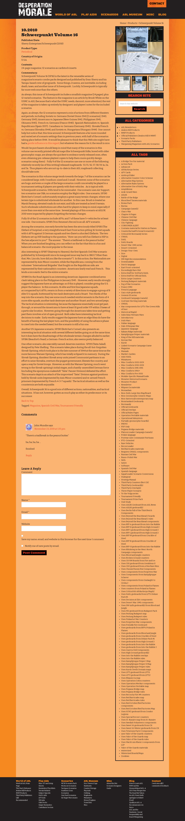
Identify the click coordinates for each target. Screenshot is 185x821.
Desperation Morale (35, 9)
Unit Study (126, 502)
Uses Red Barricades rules (133, 700)
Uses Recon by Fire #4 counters (135, 695)
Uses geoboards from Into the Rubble (138, 644)
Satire (124, 463)
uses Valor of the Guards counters (136, 734)
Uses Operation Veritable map (135, 686)
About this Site (112, 783)
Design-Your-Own (129, 251)
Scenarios (109, 14)
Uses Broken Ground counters (135, 558)
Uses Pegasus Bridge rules (133, 692)
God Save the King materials (134, 301)
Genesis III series (129, 295)
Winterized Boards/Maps (132, 753)
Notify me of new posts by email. (42, 546)
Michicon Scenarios (68, 786)
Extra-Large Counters (131, 279)
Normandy (126, 404)
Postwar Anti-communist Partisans (137, 438)
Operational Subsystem (131, 418)
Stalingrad (125, 477)
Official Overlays (128, 410)
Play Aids (89, 14)
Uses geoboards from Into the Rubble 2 (139, 647)
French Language (129, 290)
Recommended (22, 800)
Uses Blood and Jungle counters (135, 555)
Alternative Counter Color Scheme (137, 178)
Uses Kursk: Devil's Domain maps (136, 669)
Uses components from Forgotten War (139, 572)
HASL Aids (43, 795)
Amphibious (126, 189)
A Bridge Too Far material (132, 161)
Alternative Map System (132, 181)
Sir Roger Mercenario (69, 798)
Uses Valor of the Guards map (134, 737)
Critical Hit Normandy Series (134, 234)
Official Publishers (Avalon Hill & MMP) (138, 136)
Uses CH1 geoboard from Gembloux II (138, 563)
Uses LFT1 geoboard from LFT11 (135, 672)
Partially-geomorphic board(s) (135, 421)
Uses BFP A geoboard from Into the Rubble (140, 524)
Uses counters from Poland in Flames (138, 588)
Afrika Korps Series (130, 170)
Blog (162, 14)
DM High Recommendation (133, 259)
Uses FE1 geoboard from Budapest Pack (139, 611)
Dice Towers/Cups (90, 783)
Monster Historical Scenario (134, 379)
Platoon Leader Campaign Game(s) (136, 432)
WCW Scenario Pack (69, 783)
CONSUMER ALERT (130, 225)
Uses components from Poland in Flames (140, 586)
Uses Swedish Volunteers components (138, 723)
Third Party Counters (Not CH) (135, 482)
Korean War (126, 340)
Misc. (86, 805)
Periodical (26, 51)
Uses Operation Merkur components (138, 683)
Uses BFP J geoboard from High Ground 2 (140, 533)
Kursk (124, 343)
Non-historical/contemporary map (137, 399)
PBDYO (124, 424)
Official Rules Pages (130, 413)
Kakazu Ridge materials (131, 332)
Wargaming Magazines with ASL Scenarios (140, 144)
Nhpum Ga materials (130, 387)
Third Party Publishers (131, 141)
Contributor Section (46, 807)
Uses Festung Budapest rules (134, 616)
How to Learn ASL (136, 783)
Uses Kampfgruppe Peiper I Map (136, 661)
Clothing (87, 793)
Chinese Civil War (129, 217)
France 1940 (126, 287)
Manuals (125, 351)
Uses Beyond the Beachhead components (140, 521)
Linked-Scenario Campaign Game (136, 346)
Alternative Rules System (132, 184)
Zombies (125, 756)
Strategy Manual (128, 480)
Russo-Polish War (129, 457)
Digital (124, 256)
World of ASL (66, 14)
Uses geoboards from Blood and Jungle (138, 633)
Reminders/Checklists (47, 788)
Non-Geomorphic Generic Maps (136, 396)
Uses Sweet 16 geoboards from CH (136, 725)
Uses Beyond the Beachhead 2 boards (138, 516)
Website (25, 524)
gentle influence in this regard (43, 143)
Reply (29, 455)
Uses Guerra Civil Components (135, 650)
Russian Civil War (128, 454)
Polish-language (128, 435)
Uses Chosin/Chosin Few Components (138, 569)
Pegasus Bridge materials (132, 429)
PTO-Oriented (127, 440)
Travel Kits (88, 802)
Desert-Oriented (129, 248)
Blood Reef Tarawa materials (134, 200)
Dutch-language (128, 265)
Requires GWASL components (135, 452)
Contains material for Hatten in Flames (139, 228)
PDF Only (125, 427)
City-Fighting (127, 223)
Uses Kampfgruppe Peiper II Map (136, 664)
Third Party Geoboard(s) (132, 485)
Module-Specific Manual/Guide (135, 376)
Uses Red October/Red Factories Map (138, 709)
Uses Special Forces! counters (135, 717)
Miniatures (126, 360)
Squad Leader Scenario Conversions (137, 474)
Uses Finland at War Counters (134, 619)
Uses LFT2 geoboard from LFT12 (135, 675)
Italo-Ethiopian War (130, 326)
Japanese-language (129, 329)
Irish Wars (126, 320)
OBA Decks (43, 802)
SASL (123, 460)
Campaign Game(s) (129, 209)
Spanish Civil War (50, 405)
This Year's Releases (23, 788)
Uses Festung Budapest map (134, 614)
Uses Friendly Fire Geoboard (134, 625)
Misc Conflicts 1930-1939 (132, 365)
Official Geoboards (129, 407)
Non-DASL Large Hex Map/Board (136, 393)
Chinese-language (129, 220)
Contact (157, 4)
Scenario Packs (128, 138)
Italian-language (128, 323)
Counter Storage (90, 788)
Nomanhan (126, 390)
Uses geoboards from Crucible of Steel (138, 636)
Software (125, 466)
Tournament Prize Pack (132, 499)
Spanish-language (129, 471)
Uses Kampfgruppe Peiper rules (135, 667)
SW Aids (42, 800)
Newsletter (126, 385)
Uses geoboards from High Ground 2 (138, 642)
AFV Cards (126, 172)
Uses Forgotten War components (136, 622)
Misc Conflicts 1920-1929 (132, 362)
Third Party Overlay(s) (131, 488)
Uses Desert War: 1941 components (137, 602)
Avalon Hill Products (130, 130)
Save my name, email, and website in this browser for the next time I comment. (62, 539)
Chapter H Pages (128, 214)
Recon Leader (127, 446)
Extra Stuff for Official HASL (134, 276)
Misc (150, 14)
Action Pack (126, 164)
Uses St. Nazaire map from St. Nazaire (138, 720)
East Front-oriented (130, 267)
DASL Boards (127, 242)
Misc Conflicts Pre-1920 (132, 374)
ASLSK (124, 195)
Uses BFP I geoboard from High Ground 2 (140, 530)
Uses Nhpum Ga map (130, 678)
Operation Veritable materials (134, 415)
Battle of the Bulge (129, 197)
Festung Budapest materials (133, 281)
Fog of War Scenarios (130, 284)
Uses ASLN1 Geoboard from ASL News (138, 505)
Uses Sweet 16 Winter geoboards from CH (140, 728)
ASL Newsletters (128, 127)
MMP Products (128, 133)
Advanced (125, 167)
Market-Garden (128, 354)
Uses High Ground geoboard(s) (135, 653)
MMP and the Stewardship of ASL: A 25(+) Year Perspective (137, 788)
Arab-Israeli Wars (129, 192)
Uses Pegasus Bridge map (132, 689)
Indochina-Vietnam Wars (132, 315)
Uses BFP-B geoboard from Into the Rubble (140, 547)
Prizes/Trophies (90, 800)
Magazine (35, 405)
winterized (126, 750)
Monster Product (129, 382)
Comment (26, 472)
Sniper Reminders (45, 805)
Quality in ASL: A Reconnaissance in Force (136, 805)
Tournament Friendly (71, 405)
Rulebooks (88, 786)
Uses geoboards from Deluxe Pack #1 (138, 639)
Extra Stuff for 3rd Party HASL (134, 273)
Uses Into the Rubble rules (133, 658)
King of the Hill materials (132, 337)
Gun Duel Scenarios (68, 795)
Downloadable (127, 262)
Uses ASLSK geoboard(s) (132, 507)
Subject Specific (45, 793)
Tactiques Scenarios (69, 788)
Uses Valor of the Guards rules (135, 739)
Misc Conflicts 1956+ (130, 371)
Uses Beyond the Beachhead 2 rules (137, 519)
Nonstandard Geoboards (132, 401)
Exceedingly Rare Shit (131, 270)
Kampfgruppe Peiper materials (135, 334)
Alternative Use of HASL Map (134, 186)
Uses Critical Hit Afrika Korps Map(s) (137, 591)
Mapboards (88, 795)
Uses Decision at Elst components (136, 600)
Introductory (127, 318)
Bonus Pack (126, 203)
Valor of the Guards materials (134, 748)
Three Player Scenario (131, 491)
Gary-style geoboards (131, 292)
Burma (124, 206)
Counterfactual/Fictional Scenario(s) (137, 231)
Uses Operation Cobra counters (135, 681)
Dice (123, 253)
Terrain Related (44, 791)
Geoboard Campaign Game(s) (134, 298)
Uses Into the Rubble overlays (134, 655)
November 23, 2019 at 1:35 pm (49, 428)
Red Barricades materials (132, 449)
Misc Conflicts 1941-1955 (132, 368)
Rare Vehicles (127, 443)
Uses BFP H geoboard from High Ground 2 (140, 527)
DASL (123, 239)
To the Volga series (129, 493)
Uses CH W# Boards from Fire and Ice (138, 561)
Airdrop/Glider (128, 175)
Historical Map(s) (129, 312)
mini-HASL (126, 357)
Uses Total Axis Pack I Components (137, 731)
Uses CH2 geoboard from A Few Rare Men (140, 566)
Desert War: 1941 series (131, 245)
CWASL (124, 237)
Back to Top (27, 401)
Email (25, 512)
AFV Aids (42, 798)
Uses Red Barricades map (132, 697)
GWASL (124, 304)
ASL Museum (132, 14)
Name (25, 500)
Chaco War (126, 211)
